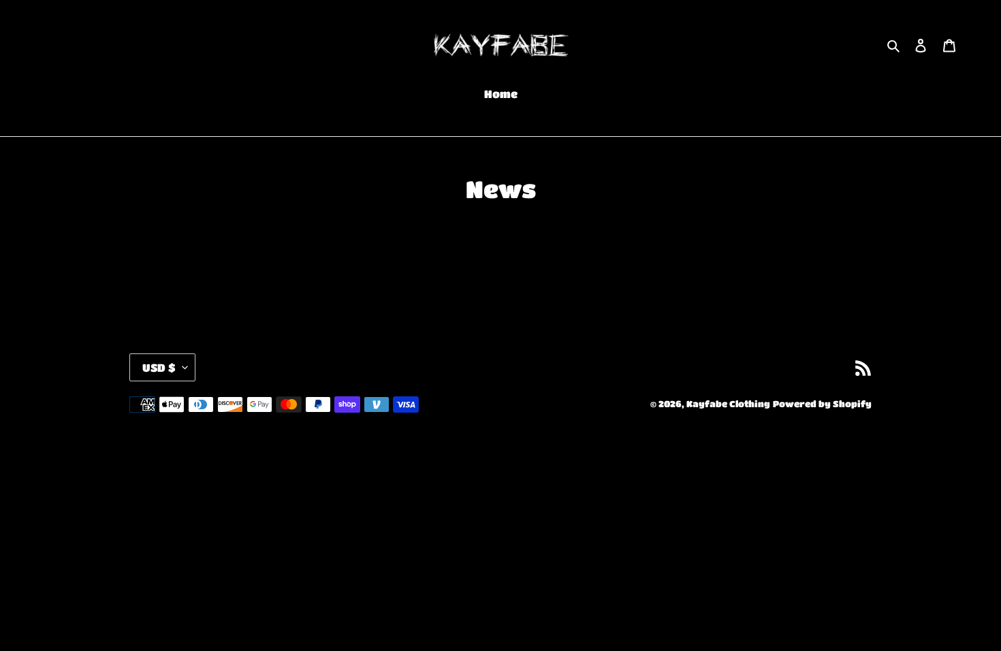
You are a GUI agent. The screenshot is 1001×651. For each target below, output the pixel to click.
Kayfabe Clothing (728, 403)
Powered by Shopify (822, 403)
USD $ (159, 367)
